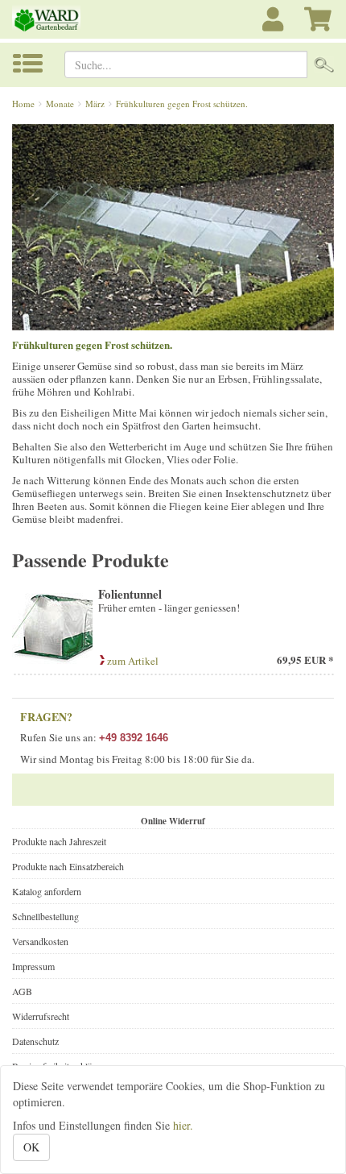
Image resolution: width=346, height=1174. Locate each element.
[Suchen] (324, 64)
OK (31, 1147)
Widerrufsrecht (40, 1016)
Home (23, 103)
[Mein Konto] (275, 27)
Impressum (33, 966)
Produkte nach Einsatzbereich (68, 866)
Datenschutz (35, 1041)
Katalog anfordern (46, 891)
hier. (183, 1125)
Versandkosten (40, 941)
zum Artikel (132, 660)
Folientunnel (130, 594)
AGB (22, 991)
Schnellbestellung (45, 916)
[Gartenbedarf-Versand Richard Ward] (57, 19)
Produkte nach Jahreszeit (59, 841)
